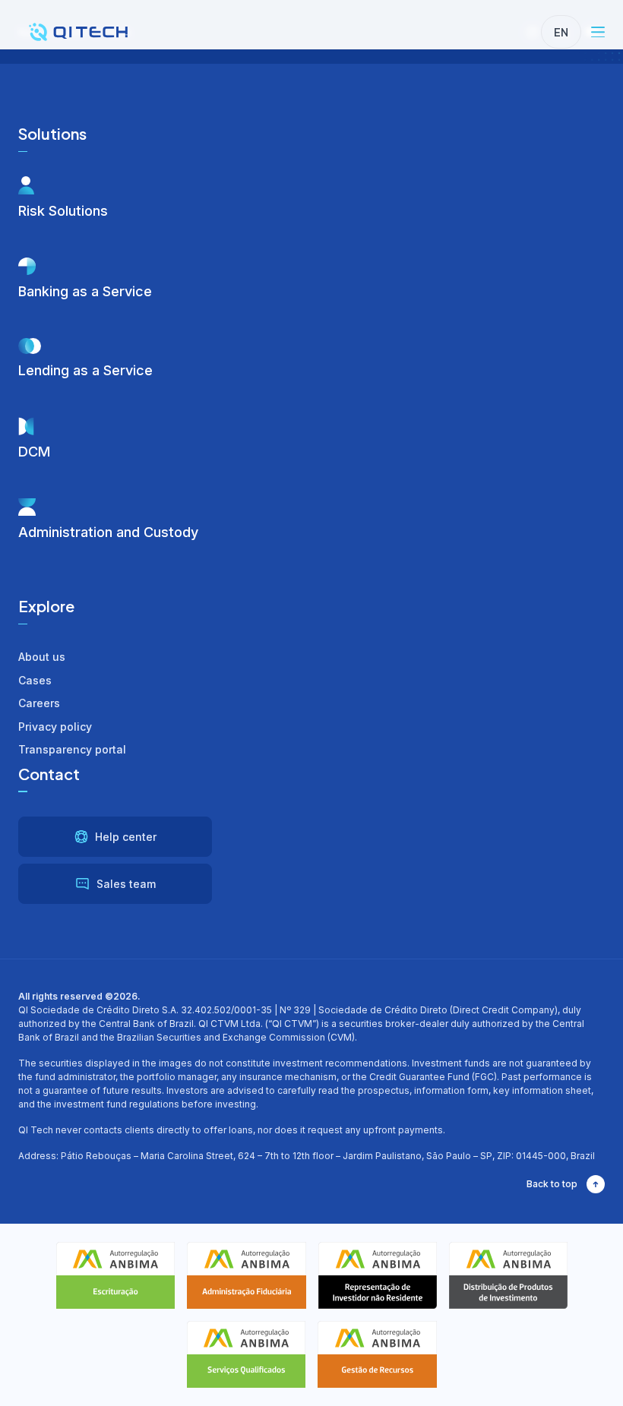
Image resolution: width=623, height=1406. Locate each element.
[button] (598, 32)
